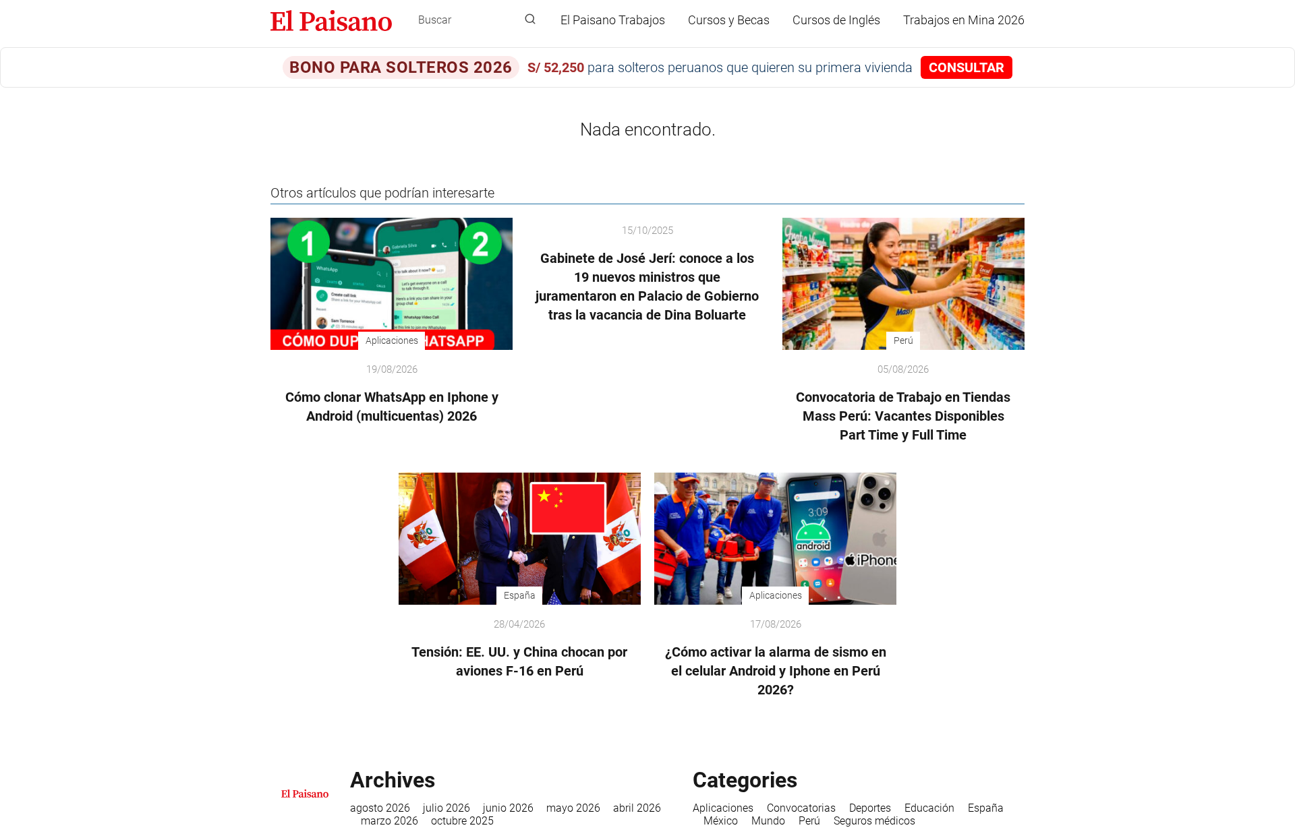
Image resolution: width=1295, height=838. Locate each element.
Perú (809, 820)
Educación (929, 808)
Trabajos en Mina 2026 (964, 20)
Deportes (870, 808)
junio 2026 (508, 808)
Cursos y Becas (729, 20)
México (720, 820)
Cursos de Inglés (836, 20)
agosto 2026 (380, 808)
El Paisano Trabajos (612, 20)
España (986, 808)
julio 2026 (446, 808)
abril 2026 (637, 808)
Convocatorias (801, 808)
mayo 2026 (573, 808)
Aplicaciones (723, 808)
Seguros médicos (874, 820)
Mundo (768, 820)
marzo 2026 (389, 820)
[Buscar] (530, 19)
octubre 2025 (462, 820)
